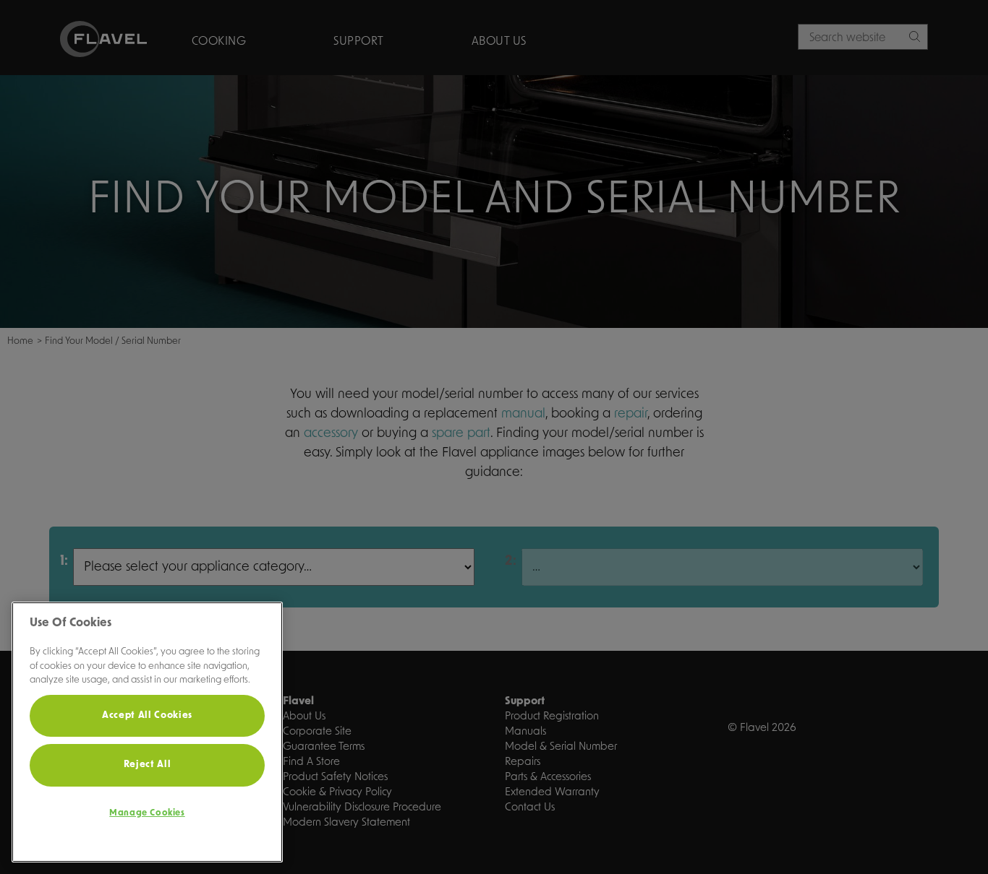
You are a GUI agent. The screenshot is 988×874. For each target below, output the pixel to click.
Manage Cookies (146, 813)
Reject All (147, 764)
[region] (147, 732)
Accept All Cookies (147, 715)
